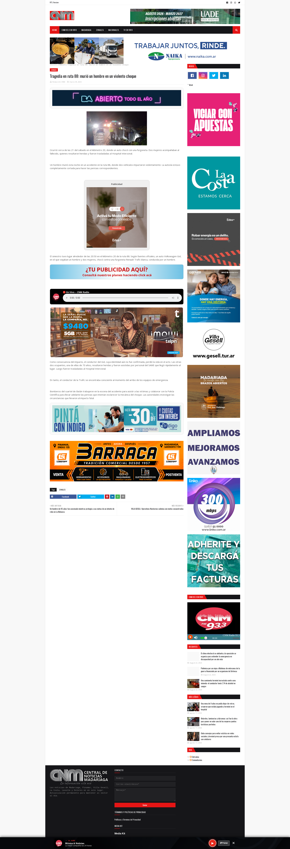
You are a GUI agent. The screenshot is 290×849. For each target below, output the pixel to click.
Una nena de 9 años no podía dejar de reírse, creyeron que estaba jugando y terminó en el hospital (218, 706)
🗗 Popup (224, 843)
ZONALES (61, 65)
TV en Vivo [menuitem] (128, 29)
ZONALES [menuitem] (100, 29)
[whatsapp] (235, 2)
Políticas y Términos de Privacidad (127, 819)
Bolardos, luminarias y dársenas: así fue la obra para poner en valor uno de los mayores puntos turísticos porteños (219, 721)
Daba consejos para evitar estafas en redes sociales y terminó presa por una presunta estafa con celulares (219, 736)
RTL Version (54, 2)
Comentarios (197, 760)
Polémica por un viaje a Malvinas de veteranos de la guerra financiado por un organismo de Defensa (220, 670)
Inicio (53, 65)
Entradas (195, 756)
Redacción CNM (58, 82)
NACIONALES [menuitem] (113, 29)
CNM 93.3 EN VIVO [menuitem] (69, 29)
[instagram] (231, 2)
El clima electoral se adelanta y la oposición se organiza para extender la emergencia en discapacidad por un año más (218, 656)
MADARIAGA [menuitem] (86, 29)
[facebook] (227, 2)
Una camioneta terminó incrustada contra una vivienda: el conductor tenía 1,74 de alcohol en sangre (218, 683)
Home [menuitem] (54, 29)
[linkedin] (224, 75)
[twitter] (238, 2)
